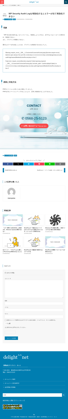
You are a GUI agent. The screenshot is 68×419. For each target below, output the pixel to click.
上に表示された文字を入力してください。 (16, 327)
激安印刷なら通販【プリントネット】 (14, 400)
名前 (6, 300)
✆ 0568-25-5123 (34, 118)
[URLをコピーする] (60, 164)
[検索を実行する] (63, 395)
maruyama (11, 198)
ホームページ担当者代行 (12, 383)
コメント (8, 278)
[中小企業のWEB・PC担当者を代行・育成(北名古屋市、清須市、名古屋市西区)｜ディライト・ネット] (34, 2)
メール (6, 307)
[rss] (34, 414)
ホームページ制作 (10, 379)
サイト (6, 313)
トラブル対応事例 (8, 19)
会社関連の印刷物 (10, 387)
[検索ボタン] (66, 2)
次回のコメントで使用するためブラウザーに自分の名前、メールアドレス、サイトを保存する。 (31, 320)
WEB (14, 19)
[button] (8, 164)
